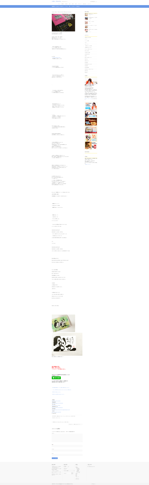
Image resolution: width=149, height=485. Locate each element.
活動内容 (77, 467)
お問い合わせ (77, 478)
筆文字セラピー (87, 60)
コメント (53, 433)
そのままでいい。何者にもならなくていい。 (75, 424)
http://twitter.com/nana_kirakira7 (56, 400)
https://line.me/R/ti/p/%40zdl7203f (56, 412)
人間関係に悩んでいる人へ (88, 47)
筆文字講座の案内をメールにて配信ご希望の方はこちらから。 (61, 387)
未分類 (86, 55)
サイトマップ (77, 479)
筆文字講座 (86, 65)
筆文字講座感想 (87, 67)
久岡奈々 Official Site (56, 1)
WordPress (71, 483)
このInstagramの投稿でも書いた (56, 57)
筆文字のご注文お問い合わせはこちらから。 (58, 394)
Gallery (76, 473)
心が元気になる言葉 (87, 52)
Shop (76, 474)
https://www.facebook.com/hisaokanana (57, 407)
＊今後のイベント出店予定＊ (91, 21)
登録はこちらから (87, 164)
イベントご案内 (87, 40)
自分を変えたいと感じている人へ (56, 417)
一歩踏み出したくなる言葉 (88, 45)
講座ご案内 (86, 70)
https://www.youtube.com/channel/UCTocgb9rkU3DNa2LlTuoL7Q (61, 409)
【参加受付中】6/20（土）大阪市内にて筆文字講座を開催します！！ (56, 467)
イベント (86, 39)
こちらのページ (55, 369)
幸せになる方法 (87, 50)
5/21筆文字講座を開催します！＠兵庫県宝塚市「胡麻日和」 (56, 469)
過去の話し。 (86, 72)
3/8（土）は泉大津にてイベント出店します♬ (56, 472)
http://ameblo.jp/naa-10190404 (56, 405)
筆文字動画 (86, 62)
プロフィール (77, 476)
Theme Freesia (64, 483)
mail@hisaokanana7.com (92, 466)
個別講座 (78, 470)
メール (53, 449)
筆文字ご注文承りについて (88, 57)
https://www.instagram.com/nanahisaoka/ (57, 403)
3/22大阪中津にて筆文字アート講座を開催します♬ (56, 474)
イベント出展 (78, 472)
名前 (52, 444)
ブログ (86, 42)
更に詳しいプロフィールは (88, 98)
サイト (53, 453)
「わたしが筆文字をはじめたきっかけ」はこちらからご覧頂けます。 (62, 389)
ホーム (76, 466)
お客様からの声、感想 (88, 37)
